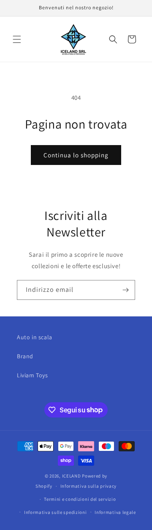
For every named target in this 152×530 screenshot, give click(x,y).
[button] (17, 39)
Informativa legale (115, 512)
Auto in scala (34, 337)
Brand (25, 356)
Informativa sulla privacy (88, 486)
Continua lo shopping (76, 155)
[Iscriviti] (125, 290)
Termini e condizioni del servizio (80, 499)
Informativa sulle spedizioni (55, 512)
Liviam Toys (32, 375)
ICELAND (71, 476)
